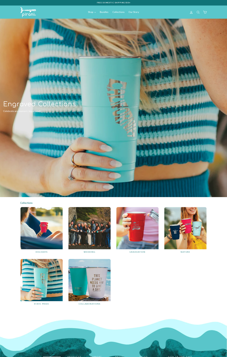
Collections (118, 12)
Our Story (133, 12)
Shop (91, 12)
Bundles (104, 12)
